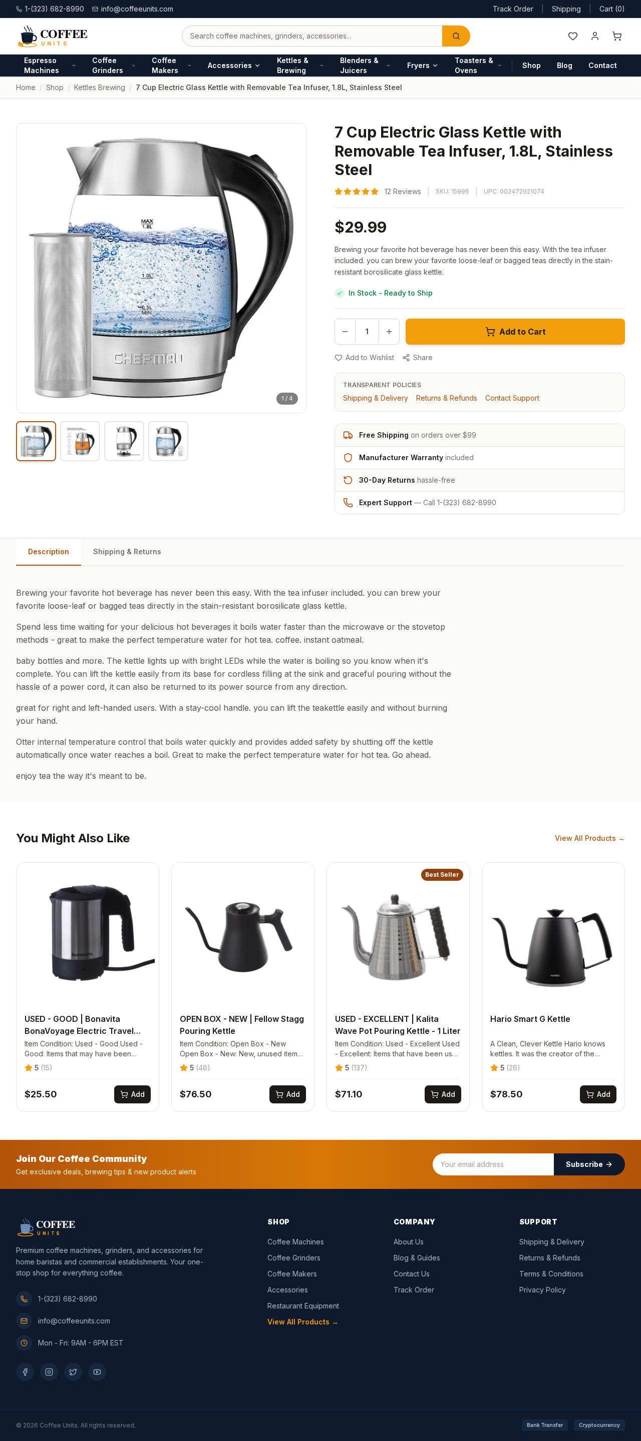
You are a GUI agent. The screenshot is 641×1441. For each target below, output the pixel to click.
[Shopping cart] (617, 36)
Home (26, 87)
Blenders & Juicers (359, 65)
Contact (602, 65)
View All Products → (590, 838)
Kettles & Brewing (292, 65)
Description (48, 551)
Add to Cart (522, 332)
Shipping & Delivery (375, 398)
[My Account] (595, 36)
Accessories (230, 65)
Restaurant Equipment (303, 1305)
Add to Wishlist (370, 357)
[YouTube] (97, 1372)
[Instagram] (49, 1372)
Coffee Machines (295, 1241)
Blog (564, 65)
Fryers (418, 65)
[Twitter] (73, 1372)
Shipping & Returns (127, 551)
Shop (531, 65)
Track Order (513, 9)
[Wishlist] (573, 36)
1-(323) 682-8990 (67, 1298)
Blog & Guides (417, 1257)
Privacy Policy (542, 1289)
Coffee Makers (165, 65)
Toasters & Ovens (474, 65)
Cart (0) (612, 9)
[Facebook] (25, 1372)
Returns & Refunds (446, 398)
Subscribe (584, 1164)
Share (423, 357)
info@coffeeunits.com (137, 9)
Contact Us (412, 1273)
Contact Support (512, 398)
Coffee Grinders (107, 65)
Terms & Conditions (551, 1273)
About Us (409, 1241)
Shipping (566, 9)
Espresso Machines (41, 65)
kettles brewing (99, 87)
